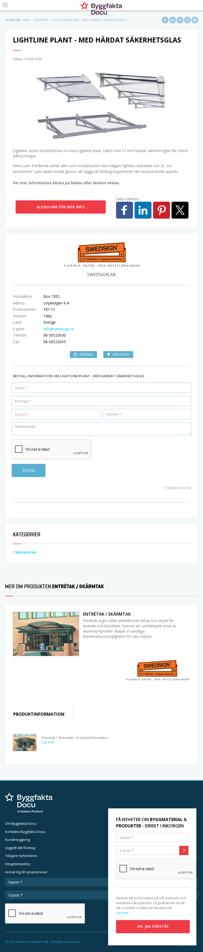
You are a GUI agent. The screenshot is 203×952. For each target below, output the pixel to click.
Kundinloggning (17, 839)
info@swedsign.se (58, 328)
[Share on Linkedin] (172, 20)
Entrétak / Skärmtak (107, 614)
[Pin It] (180, 20)
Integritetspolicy (17, 863)
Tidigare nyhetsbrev (21, 855)
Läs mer (48, 742)
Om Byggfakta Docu (20, 823)
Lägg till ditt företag (20, 847)
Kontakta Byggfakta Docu (25, 831)
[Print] (194, 20)
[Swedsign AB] (157, 669)
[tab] (39, 714)
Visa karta (120, 354)
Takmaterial (24, 552)
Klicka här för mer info (61, 206)
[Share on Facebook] (165, 20)
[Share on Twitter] (187, 20)
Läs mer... (123, 912)
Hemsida (86, 354)
